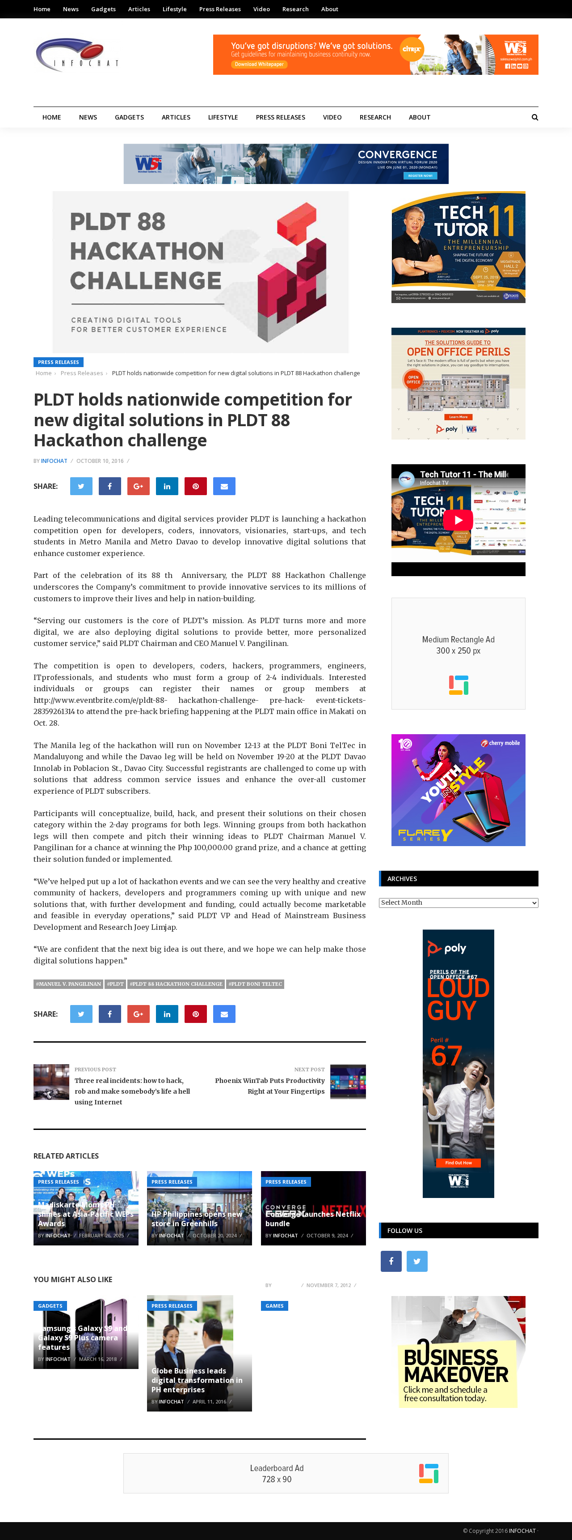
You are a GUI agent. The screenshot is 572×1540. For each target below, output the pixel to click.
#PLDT (115, 984)
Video (261, 9)
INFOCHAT (522, 1531)
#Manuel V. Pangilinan (68, 984)
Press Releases (220, 9)
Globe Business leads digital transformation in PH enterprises (197, 1380)
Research (295, 9)
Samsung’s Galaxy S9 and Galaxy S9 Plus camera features (82, 1337)
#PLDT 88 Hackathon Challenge (176, 984)
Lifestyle (175, 9)
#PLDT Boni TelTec (255, 984)
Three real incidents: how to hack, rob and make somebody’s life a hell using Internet (132, 1091)
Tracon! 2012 (288, 1273)
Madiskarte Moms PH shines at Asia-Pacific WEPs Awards (86, 1214)
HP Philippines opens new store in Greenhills (197, 1218)
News (71, 9)
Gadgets (103, 9)
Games (274, 1305)
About (329, 9)
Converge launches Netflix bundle (313, 1218)
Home (42, 9)
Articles (139, 9)
